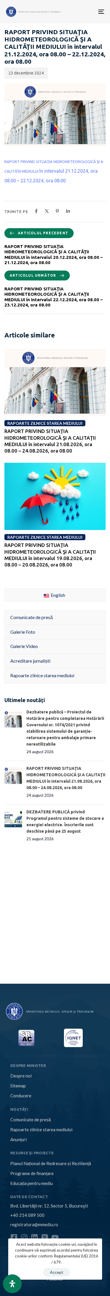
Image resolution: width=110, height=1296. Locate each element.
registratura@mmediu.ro (34, 1224)
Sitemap (18, 1085)
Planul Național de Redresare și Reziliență (50, 1163)
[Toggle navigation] (79, 11)
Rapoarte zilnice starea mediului (41, 1129)
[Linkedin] (34, 1237)
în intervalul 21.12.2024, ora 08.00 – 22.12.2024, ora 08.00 (53, 171)
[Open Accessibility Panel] (12, 1283)
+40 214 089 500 (27, 1215)
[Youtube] (55, 1237)
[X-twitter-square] (44, 1237)
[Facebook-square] (14, 1237)
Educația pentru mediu (31, 1183)
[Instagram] (24, 1237)
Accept (56, 1272)
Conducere (20, 1095)
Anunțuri (18, 1139)
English (57, 595)
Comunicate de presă (30, 1119)
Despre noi (21, 1075)
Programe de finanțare (32, 1173)
